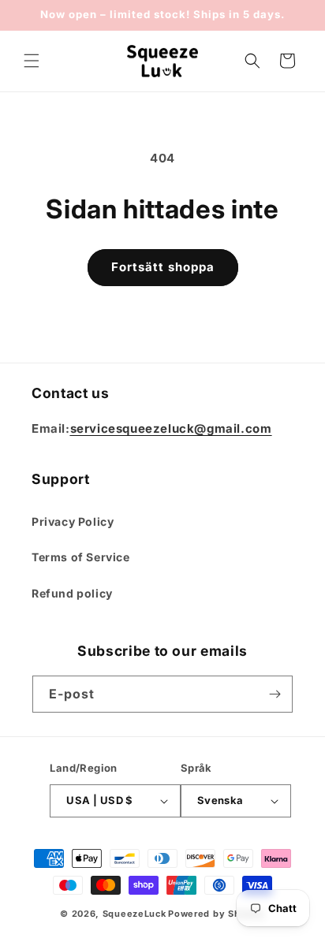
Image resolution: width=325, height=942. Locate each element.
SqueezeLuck (134, 913)
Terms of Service (81, 557)
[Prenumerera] (274, 694)
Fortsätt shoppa (163, 266)
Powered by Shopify (216, 913)
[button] (31, 60)
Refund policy (72, 593)
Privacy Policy (73, 521)
